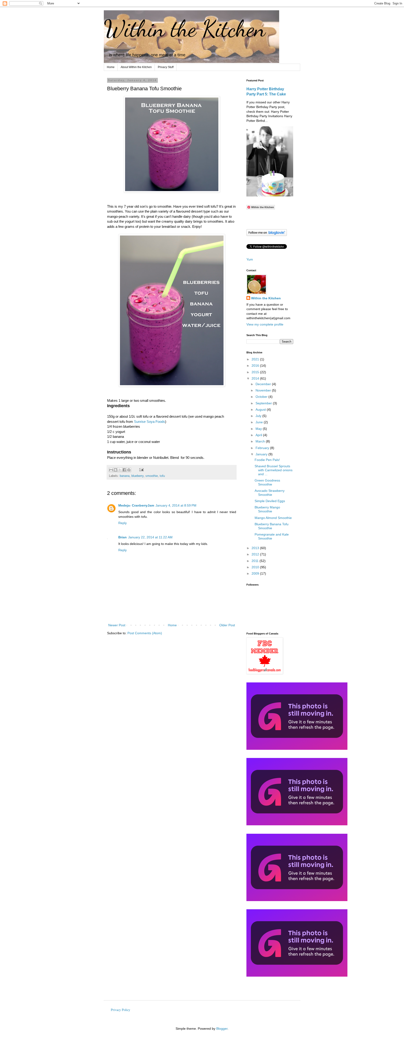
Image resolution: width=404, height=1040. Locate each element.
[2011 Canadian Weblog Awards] (296, 975)
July (259, 416)
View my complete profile (264, 324)
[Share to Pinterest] (128, 469)
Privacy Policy (120, 1009)
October (262, 397)
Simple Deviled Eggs (270, 501)
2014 (256, 378)
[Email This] (111, 469)
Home (111, 67)
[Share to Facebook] (124, 469)
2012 (256, 554)
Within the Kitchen (184, 28)
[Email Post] (141, 469)
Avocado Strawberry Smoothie (270, 492)
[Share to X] (120, 469)
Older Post (227, 625)
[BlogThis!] (115, 469)
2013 (256, 548)
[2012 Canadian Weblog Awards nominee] (296, 900)
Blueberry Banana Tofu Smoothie (272, 526)
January (262, 454)
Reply (122, 523)
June (260, 422)
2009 (256, 573)
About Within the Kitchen (136, 67)
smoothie (151, 476)
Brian (122, 537)
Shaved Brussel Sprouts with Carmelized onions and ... (273, 470)
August (261, 409)
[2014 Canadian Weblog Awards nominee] (296, 748)
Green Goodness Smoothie (267, 482)
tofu (162, 476)
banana (125, 476)
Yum (249, 259)
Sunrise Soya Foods (149, 422)
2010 (256, 567)
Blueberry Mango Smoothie (267, 509)
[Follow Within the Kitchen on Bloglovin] (266, 235)
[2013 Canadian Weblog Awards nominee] (296, 824)
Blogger (221, 1028)
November (264, 390)
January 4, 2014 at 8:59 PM (175, 505)
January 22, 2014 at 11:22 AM (150, 537)
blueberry (137, 476)
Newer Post (116, 625)
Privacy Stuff (165, 67)
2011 (256, 561)
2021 (256, 359)
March (261, 441)
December (264, 384)
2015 (256, 372)
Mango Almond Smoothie (273, 518)
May (259, 429)
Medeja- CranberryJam (136, 505)
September (264, 403)
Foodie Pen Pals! (267, 460)
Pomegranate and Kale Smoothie (272, 536)
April (259, 435)
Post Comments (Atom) (144, 633)
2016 (256, 365)
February (263, 448)
